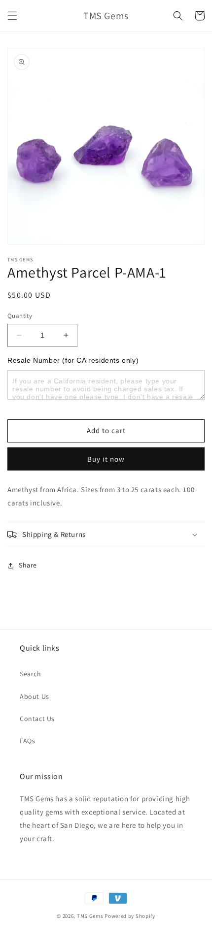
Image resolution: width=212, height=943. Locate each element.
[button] (12, 16)
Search (30, 673)
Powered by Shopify (130, 915)
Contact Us (37, 718)
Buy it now (106, 459)
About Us (34, 696)
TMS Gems (90, 915)
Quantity (19, 316)
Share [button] (28, 565)
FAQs (27, 740)
